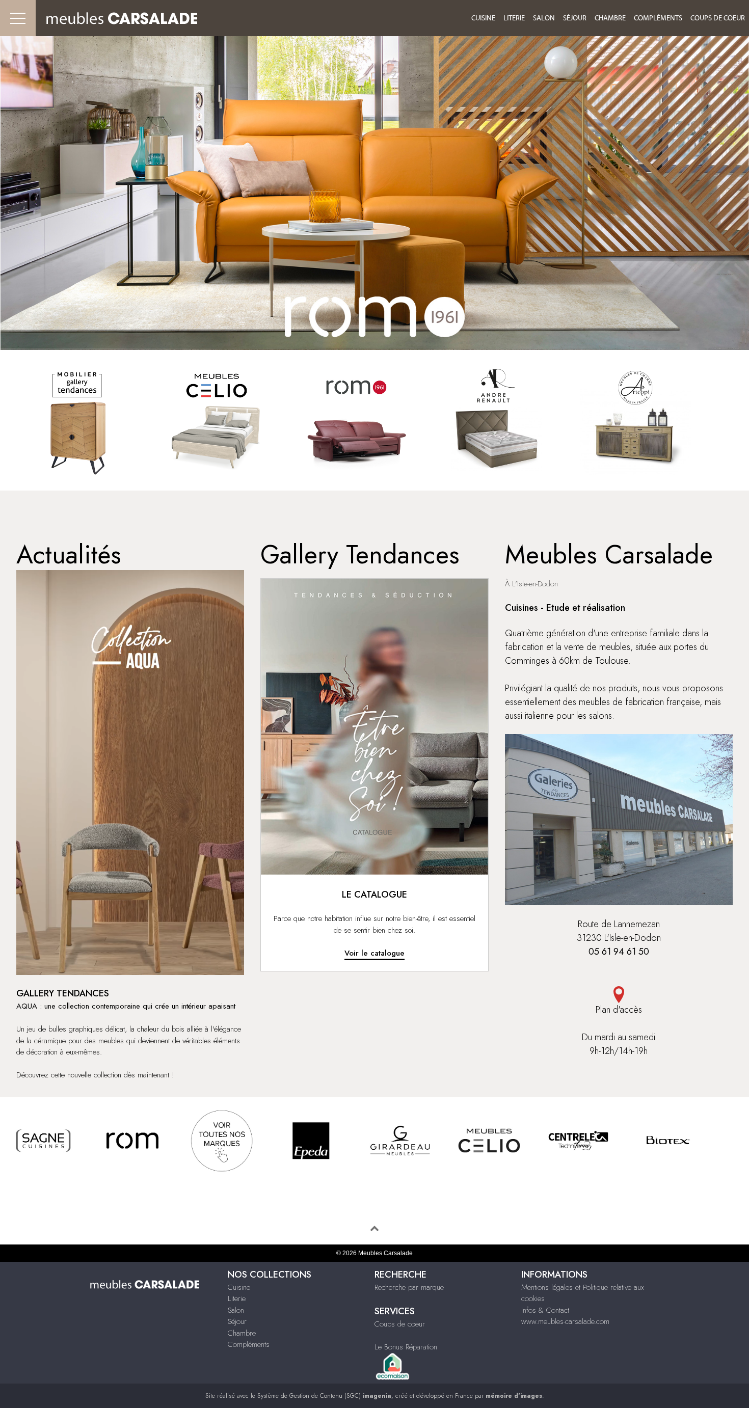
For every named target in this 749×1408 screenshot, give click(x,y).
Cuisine (483, 18)
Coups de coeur (717, 18)
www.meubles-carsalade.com (565, 1321)
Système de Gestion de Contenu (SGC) (324, 1395)
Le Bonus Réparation (405, 1346)
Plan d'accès (619, 1009)
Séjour (574, 18)
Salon (544, 18)
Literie (514, 18)
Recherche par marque (409, 1287)
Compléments (658, 18)
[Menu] (18, 18)
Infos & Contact (545, 1310)
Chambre (610, 18)
